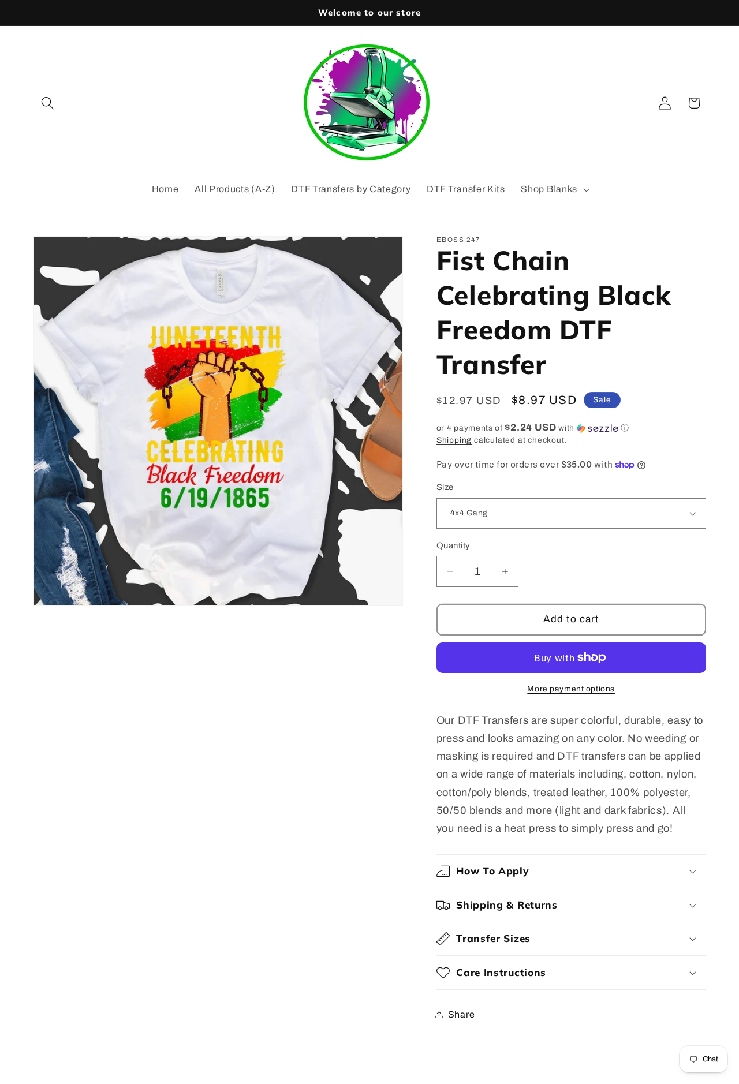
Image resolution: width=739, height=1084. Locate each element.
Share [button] (461, 1014)
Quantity (453, 545)
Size (445, 487)
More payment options (571, 689)
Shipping (454, 440)
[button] (48, 103)
